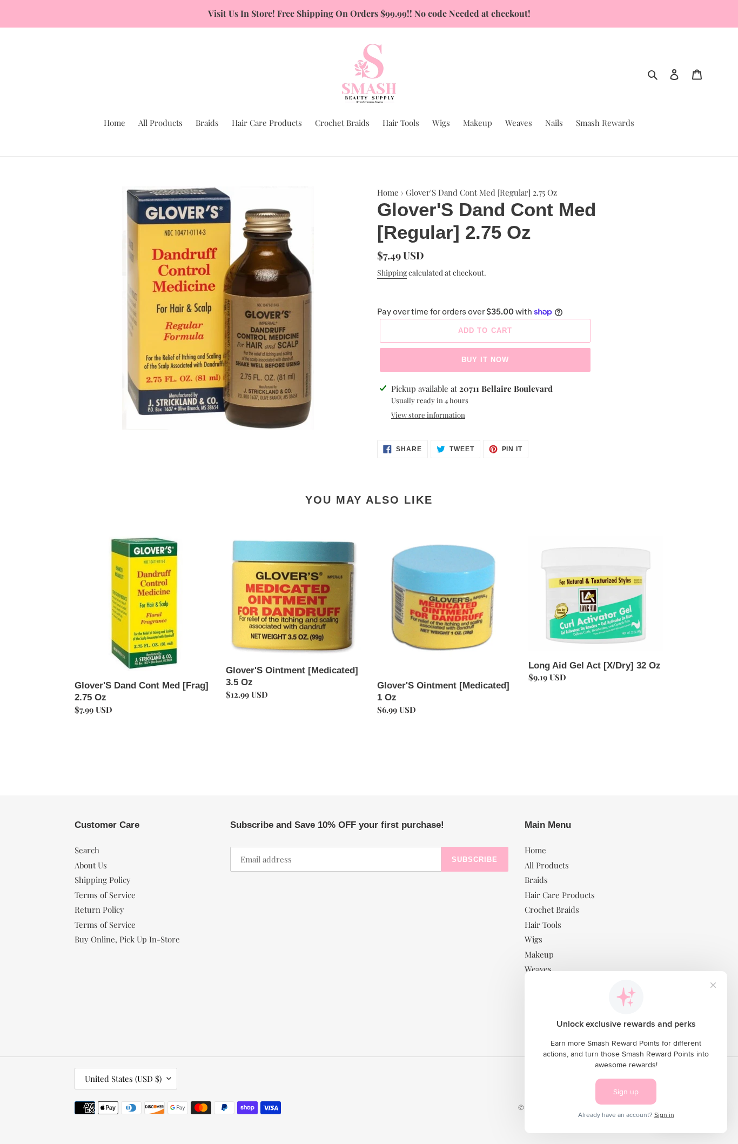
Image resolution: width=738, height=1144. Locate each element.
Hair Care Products (560, 894)
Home (388, 192)
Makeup (539, 954)
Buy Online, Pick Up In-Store (127, 939)
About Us (91, 865)
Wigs (533, 939)
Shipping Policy (103, 879)
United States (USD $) (123, 1078)
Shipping (392, 272)
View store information (428, 414)
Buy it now (485, 360)
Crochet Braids (552, 909)
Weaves (538, 969)
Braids (536, 879)
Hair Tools (543, 924)
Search (87, 850)
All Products (547, 865)
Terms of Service (105, 894)
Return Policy (99, 909)
